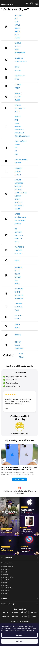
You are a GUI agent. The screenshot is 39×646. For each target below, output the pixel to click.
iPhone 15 (4, 593)
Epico (17, 79)
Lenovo (18, 171)
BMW (17, 49)
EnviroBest (20, 76)
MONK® (18, 199)
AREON (17, 31)
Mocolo (18, 196)
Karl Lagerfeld (21, 159)
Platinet (18, 253)
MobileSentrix (21, 193)
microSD (18, 189)
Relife (17, 271)
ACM (16, 18)
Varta (17, 324)
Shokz (17, 292)
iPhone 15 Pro (5, 590)
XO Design (19, 348)
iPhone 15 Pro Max (7, 588)
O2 (16, 229)
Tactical (18, 307)
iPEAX (17, 123)
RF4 (16, 280)
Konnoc (18, 163)
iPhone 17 (4, 572)
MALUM (18, 180)
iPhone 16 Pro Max (7, 577)
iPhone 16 (4, 585)
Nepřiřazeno (20, 217)
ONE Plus (19, 235)
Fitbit (17, 88)
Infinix (18, 117)
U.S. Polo (18, 315)
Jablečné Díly (21, 141)
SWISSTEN (19, 298)
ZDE (32, 630)
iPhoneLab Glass (22, 136)
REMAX (17, 274)
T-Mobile (18, 304)
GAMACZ (18, 93)
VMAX (17, 328)
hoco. (17, 112)
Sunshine (19, 295)
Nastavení (19, 635)
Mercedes (19, 183)
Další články (19, 479)
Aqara (17, 28)
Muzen (17, 209)
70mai (21, 357)
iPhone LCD (19, 130)
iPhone (18, 126)
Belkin (17, 46)
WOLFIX (18, 335)
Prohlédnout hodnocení (19, 433)
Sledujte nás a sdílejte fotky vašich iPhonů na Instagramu (19, 492)
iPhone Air (4, 574)
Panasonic (19, 247)
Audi (17, 35)
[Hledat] (27, 3)
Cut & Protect (21, 61)
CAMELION (19, 58)
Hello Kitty (20, 108)
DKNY (17, 67)
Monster (19, 202)
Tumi (17, 310)
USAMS (18, 319)
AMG (16, 22)
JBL (16, 148)
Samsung (19, 289)
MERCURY (18, 186)
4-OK (21, 354)
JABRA (17, 144)
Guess (17, 100)
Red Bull (18, 267)
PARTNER (18, 250)
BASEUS (18, 43)
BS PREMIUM (20, 53)
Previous (4, 460)
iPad (16, 120)
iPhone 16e (4, 582)
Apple (17, 25)
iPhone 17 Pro (5, 569)
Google (18, 97)
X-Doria (18, 342)
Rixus (17, 284)
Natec (17, 214)
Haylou (18, 105)
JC (16, 151)
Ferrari (18, 85)
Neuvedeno (20, 220)
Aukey (17, 38)
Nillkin (18, 224)
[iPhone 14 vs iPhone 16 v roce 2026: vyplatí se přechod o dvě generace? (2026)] (19, 454)
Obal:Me (18, 232)
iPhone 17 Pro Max (7, 566)
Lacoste (18, 168)
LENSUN (18, 175)
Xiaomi (17, 345)
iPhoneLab (19, 133)
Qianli (17, 260)
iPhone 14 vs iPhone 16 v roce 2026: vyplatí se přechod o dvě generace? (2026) (19, 468)
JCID (16, 154)
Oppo (17, 242)
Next (34, 460)
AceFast (18, 15)
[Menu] (36, 3)
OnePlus (18, 238)
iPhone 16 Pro (5, 580)
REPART (18, 277)
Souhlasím (19, 641)
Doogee (18, 70)
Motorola (19, 206)
